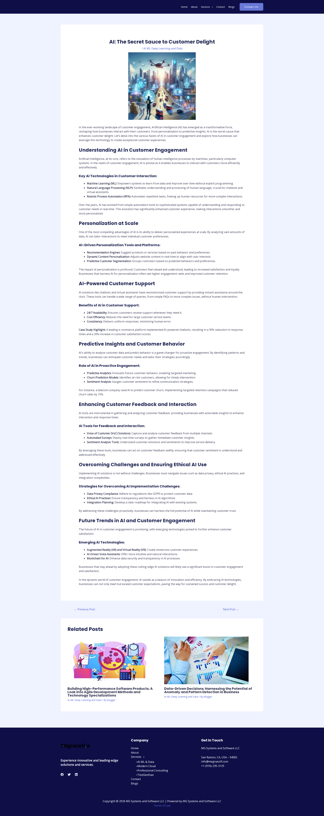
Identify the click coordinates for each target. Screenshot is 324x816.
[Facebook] (62, 774)
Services (205, 6)
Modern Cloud (147, 766)
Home (184, 6)
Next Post (231, 609)
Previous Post (84, 609)
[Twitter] (69, 774)
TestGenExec (146, 775)
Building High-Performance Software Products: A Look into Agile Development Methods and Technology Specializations (110, 692)
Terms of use (162, 805)
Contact (220, 6)
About (194, 6)
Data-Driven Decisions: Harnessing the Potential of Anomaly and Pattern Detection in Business (208, 690)
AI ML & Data (146, 762)
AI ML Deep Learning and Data (162, 48)
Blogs (231, 6)
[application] (211, 6)
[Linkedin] (76, 774)
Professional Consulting (153, 770)
